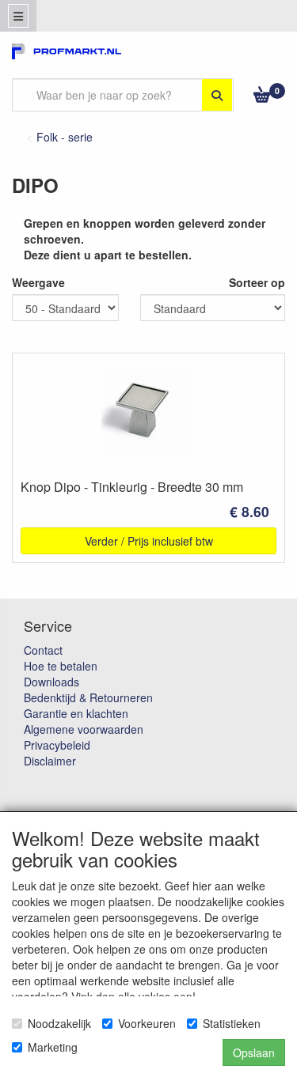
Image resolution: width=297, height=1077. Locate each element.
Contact (43, 650)
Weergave (38, 282)
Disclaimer (50, 761)
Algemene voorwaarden (83, 729)
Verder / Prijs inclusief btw (149, 541)
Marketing (53, 1047)
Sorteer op (257, 282)
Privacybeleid (57, 745)
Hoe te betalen (60, 666)
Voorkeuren (147, 1023)
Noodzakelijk (59, 1023)
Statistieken (232, 1023)
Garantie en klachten (76, 713)
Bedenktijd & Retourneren (88, 697)
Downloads (51, 682)
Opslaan (254, 1052)
